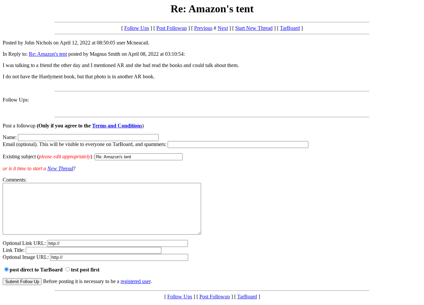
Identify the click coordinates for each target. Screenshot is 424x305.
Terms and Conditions (117, 125)
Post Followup (171, 28)
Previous (203, 28)
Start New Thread (254, 28)
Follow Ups (136, 28)
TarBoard (290, 28)
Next (223, 28)
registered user (135, 281)
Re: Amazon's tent (48, 54)
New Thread (60, 168)
